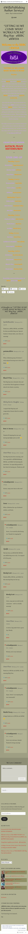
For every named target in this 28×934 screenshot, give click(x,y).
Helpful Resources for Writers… (18, 876)
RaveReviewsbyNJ (9, 883)
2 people (9, 514)
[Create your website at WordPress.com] (14, 1)
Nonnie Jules (17, 210)
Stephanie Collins (18, 206)
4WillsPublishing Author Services (14, 9)
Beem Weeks (21, 242)
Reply (4, 343)
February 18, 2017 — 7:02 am (18, 378)
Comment (22, 778)
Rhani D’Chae (18, 259)
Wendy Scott (18, 174)
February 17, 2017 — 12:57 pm (17, 453)
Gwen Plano (17, 237)
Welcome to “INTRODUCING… (12, 883)
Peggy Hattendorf (18, 165)
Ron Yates (18, 224)
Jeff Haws (18, 170)
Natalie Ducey (17, 228)
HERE (19, 281)
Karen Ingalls (18, 264)
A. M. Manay (18, 246)
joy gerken (7, 871)
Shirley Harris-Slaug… (10, 879)
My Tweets (3, 897)
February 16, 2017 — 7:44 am (13, 503)
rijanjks (5, 549)
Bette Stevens (19, 219)
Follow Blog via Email (8, 804)
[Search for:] (14, 790)
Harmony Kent (17, 192)
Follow (4, 819)
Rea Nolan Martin (18, 255)
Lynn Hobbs (18, 183)
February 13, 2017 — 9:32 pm (17, 666)
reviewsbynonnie (8, 482)
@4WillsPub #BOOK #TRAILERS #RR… (15, 872)
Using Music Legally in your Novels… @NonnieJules (13, 842)
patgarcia (7, 876)
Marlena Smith (18, 269)
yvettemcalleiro (8, 351)
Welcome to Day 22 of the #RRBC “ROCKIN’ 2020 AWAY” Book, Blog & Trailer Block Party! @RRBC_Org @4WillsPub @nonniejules (13, 837)
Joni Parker (18, 201)
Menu (15, 17)
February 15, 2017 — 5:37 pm (14, 549)
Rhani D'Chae (7, 378)
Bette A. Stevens (8, 429)
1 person (9, 340)
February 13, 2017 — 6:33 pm (19, 712)
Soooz (5, 503)
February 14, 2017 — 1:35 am (17, 573)
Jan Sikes (18, 188)
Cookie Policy (23, 928)
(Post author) (2, 481)
